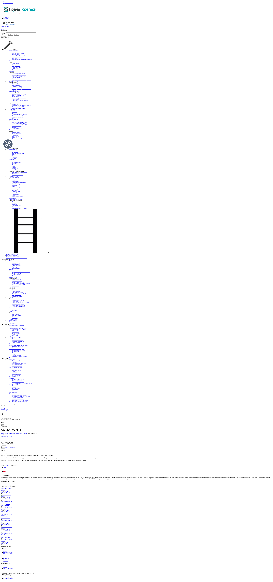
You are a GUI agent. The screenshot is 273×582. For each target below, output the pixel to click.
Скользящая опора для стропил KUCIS (21, 89)
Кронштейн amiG (16, 85)
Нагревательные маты (17, 340)
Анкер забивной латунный (18, 55)
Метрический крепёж (14, 91)
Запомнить (4, 426)
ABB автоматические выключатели (20, 327)
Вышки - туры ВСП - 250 (12, 254)
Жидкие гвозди (13, 320)
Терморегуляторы (16, 342)
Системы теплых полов (15, 337)
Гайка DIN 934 (15, 99)
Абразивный (12, 287)
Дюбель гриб (15, 135)
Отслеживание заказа (6, 419)
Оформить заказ (4, 409)
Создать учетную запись (9, 549)
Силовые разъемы (16, 355)
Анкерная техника (13, 50)
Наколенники (15, 181)
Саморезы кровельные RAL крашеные (21, 80)
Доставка (5, 561)
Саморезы (11, 71)
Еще (10, 336)
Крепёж (11, 368)
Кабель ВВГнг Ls (16, 333)
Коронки (11, 269)
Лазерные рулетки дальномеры (19, 172)
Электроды (12, 307)
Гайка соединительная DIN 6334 (20, 100)
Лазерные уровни (16, 173)
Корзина (3, 408)
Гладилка (14, 203)
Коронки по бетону (16, 274)
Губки (13, 166)
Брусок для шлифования (18, 290)
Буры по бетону (13, 277)
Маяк (13, 118)
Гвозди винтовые (16, 68)
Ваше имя (3, 31)
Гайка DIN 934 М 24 (5, 537)
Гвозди (10, 61)
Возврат (5, 1)
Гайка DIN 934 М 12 (5, 511)
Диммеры (14, 352)
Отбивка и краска (16, 205)
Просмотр (3, 490)
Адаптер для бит (16, 314)
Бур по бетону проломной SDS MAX (21, 283)
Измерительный (13, 149)
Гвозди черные (15, 63)
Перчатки (14, 185)
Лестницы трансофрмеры (12, 256)
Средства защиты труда (14, 177)
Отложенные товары (8, 552)
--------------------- (4, 27)
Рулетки (14, 154)
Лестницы (11, 378)
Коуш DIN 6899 (15, 127)
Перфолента (12, 101)
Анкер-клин (15, 58)
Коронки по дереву (16, 275)
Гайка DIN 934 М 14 (5, 518)
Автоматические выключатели (16, 325)
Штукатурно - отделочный (15, 199)
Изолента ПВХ (15, 168)
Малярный (11, 159)
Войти (2, 425)
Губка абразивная (16, 291)
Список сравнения (7, 553)
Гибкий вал (14, 318)
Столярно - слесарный (14, 187)
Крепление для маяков (17, 117)
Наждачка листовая (16, 295)
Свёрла (11, 297)
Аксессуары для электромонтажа (20, 347)
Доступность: (4, 442)
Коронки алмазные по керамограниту (21, 272)
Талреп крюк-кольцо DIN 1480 (19, 124)
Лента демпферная (16, 338)
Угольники (14, 157)
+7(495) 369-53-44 (5, 26)
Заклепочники (15, 194)
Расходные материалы (14, 384)
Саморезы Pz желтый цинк (18, 76)
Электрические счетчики (15, 343)
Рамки (13, 354)
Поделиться (13, 465)
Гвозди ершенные (16, 69)
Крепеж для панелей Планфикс (19, 114)
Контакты (3, 29)
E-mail (2, 422)
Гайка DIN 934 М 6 (5, 492)
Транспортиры (15, 155)
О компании (6, 558)
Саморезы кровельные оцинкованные (21, 78)
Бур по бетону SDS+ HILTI (18, 282)
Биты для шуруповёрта (17, 316)
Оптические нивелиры (17, 175)
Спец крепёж (12, 109)
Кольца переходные (16, 265)
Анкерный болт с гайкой (18, 53)
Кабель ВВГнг (15, 332)
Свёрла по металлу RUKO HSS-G (20, 305)
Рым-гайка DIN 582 (16, 126)
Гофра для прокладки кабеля (19, 329)
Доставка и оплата (7, 565)
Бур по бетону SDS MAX (18, 279)
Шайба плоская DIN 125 (18, 96)
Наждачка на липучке (17, 296)
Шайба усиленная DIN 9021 (19, 95)
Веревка (14, 201)
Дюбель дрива (15, 136)
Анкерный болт (16, 54)
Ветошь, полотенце (16, 164)
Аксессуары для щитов (17, 346)
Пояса (13, 186)
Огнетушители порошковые (19, 182)
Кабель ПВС (15, 334)
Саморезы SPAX (16, 77)
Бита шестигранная (17, 315)
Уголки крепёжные (13, 81)
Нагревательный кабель (18, 341)
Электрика (11, 393)
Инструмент (12, 359)
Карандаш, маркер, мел (17, 196)
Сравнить (8, 465)
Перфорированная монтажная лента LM (21, 105)
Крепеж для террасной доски (19, 115)
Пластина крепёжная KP (18, 106)
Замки (13, 180)
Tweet (4, 467)
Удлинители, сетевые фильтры (19, 356)
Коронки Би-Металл (17, 273)
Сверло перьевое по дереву (18, 306)
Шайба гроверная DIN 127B (19, 98)
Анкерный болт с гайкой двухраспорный (22, 59)
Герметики (11, 321)
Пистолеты (12, 323)
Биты (10, 311)
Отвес (13, 207)
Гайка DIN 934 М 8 (5, 498)
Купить (2, 447)
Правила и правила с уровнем (19, 208)
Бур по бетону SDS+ (17, 281)
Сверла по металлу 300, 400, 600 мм (20, 302)
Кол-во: (2, 444)
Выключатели (15, 351)
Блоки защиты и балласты (18, 350)
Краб (13, 113)
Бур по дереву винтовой (18, 300)
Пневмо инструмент (14, 176)
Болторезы (14, 190)
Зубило (13, 195)
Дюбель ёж (14, 137)
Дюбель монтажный (17, 138)
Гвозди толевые (16, 66)
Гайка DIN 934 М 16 (5, 524)
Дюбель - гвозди (16, 132)
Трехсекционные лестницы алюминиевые (16, 258)
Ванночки (14, 163)
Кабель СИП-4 (15, 335)
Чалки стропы (12, 198)
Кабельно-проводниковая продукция (18, 328)
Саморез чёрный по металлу (19, 75)
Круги (10, 260)
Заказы (5, 551)
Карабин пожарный (17, 128)
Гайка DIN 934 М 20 (5, 530)
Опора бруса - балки (17, 86)
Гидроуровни (15, 152)
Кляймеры (14, 112)
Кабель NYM (15, 330)
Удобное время (4, 34)
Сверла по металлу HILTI (18, 304)
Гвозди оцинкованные (17, 64)
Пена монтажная (13, 319)
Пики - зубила (15, 286)
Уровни (14, 158)
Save (6, 471)
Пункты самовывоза (8, 3)
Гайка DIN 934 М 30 (5, 543)
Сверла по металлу (16, 301)
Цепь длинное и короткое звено (19, 122)
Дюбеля (11, 129)
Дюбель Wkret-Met (16, 133)
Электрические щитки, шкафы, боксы (18, 345)
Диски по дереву (16, 264)
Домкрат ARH (15, 83)
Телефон (3, 33)
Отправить (3, 36)
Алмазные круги (16, 263)
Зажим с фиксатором (17, 192)
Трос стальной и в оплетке (18, 123)
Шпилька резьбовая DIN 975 (19, 94)
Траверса (14, 90)
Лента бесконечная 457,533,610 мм (20, 293)
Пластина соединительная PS (19, 108)
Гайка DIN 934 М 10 (5, 505)
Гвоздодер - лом (16, 191)
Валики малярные (16, 162)
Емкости (14, 167)
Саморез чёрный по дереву (18, 73)
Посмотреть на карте (8, 578)
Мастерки (14, 204)
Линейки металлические (18, 153)
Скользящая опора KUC (18, 87)
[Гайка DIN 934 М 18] (6, 436)
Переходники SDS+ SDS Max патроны (21, 284)
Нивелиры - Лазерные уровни (16, 169)
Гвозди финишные (16, 67)
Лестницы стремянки (11, 255)
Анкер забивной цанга (17, 57)
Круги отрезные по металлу (18, 267)
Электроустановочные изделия (16, 349)
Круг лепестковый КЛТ (17, 292)
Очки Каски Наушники (17, 184)
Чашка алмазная (16, 268)
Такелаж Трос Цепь (14, 119)
